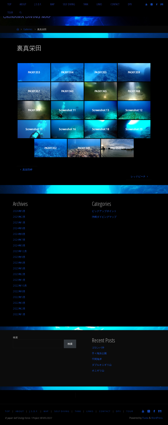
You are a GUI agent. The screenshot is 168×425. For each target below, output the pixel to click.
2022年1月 (19, 314)
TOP (7, 411)
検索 (15, 337)
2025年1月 (19, 222)
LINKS (90, 411)
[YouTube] (146, 4)
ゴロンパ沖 (98, 347)
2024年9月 (19, 228)
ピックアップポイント (104, 211)
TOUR (129, 411)
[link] (20, 12)
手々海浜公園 (99, 353)
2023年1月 (19, 279)
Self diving (61, 411)
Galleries (27, 29)
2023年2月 (19, 274)
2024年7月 (19, 239)
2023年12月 (20, 251)
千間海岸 (97, 359)
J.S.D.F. (33, 411)
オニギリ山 (98, 370)
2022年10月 (20, 285)
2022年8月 (19, 291)
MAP (46, 411)
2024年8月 (19, 234)
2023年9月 (19, 256)
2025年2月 (19, 216)
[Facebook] (156, 4)
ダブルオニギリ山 (102, 364)
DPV (118, 411)
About (20, 411)
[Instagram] (151, 4)
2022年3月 (19, 302)
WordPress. (157, 417)
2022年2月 (19, 308)
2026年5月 (19, 211)
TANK (78, 411)
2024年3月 (19, 245)
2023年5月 (19, 268)
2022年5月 (19, 297)
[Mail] (162, 4)
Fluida (145, 417)
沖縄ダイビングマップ (104, 216)
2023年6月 (19, 262)
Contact (105, 411)
